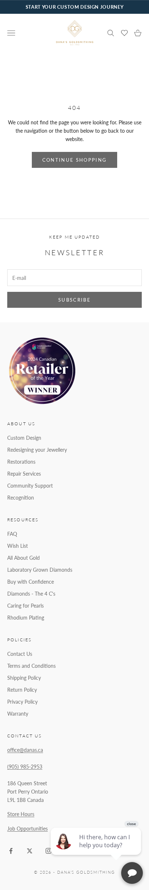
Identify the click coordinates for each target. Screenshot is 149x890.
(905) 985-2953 (24, 766)
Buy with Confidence (30, 582)
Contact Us (19, 654)
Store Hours (20, 814)
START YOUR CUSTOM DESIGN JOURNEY (74, 7)
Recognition (20, 497)
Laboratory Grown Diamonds (39, 570)
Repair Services (24, 474)
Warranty (17, 714)
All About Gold (23, 558)
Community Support (30, 486)
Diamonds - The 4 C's (31, 594)
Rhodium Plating (25, 617)
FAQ (12, 534)
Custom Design (24, 438)
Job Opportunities (27, 828)
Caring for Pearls (25, 606)
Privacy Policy (22, 702)
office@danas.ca (25, 750)
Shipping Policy (24, 678)
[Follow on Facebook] (10, 850)
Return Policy (22, 690)
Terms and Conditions (31, 666)
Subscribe (74, 300)
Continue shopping (74, 160)
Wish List (17, 546)
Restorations (21, 462)
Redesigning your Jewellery (37, 450)
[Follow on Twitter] (29, 850)
